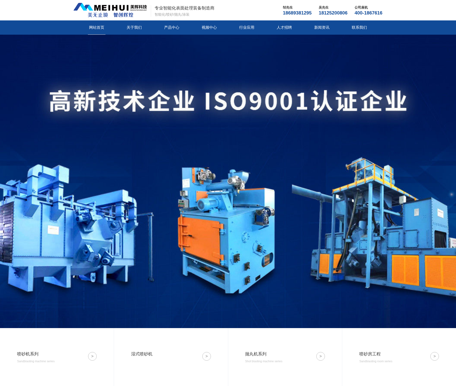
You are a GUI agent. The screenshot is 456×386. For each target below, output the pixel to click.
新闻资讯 (321, 27)
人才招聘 (284, 27)
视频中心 (209, 27)
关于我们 (134, 27)
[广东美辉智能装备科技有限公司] (110, 10)
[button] (452, 192)
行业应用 (246, 27)
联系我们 (359, 27)
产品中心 (171, 27)
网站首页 (96, 27)
